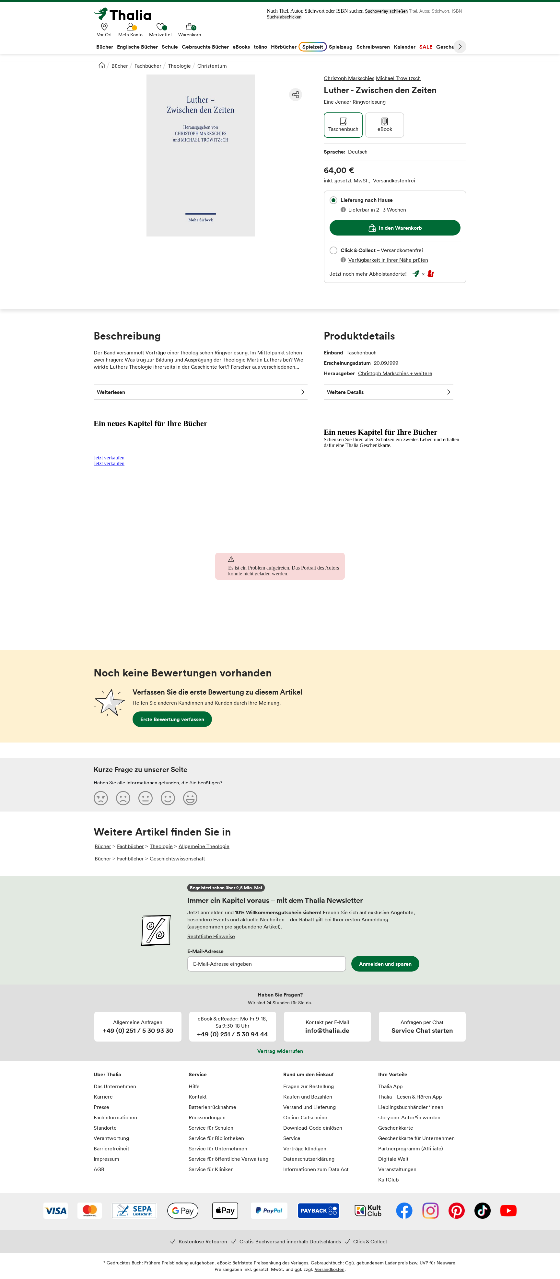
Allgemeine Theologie (204, 846)
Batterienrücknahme (212, 1107)
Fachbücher (147, 66)
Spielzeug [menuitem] (341, 46)
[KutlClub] (368, 1211)
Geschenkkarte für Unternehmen (416, 1138)
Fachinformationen (115, 1117)
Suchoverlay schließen (386, 11)
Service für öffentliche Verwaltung (228, 1159)
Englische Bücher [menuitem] (137, 46)
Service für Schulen (211, 1127)
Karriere (103, 1096)
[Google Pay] (183, 1211)
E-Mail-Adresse (205, 951)
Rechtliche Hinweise (211, 936)
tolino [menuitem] (260, 46)
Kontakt (198, 1096)
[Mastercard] (89, 1211)
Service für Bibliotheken (216, 1138)
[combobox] (333, 200)
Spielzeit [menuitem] (312, 46)
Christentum (212, 66)
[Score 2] (123, 798)
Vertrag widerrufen (280, 1050)
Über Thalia (107, 1074)
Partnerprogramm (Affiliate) (410, 1148)
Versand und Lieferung (309, 1107)
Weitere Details (345, 392)
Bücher (119, 66)
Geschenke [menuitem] (449, 46)
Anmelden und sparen (385, 963)
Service (198, 1074)
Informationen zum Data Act (316, 1169)
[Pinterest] (457, 1211)
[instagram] (430, 1211)
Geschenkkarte (395, 1127)
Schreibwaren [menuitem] (373, 46)
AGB (99, 1169)
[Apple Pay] (225, 1211)
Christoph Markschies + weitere (395, 373)
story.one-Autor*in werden (409, 1117)
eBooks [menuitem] (241, 46)
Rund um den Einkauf (308, 1074)
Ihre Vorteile (392, 1074)
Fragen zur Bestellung (308, 1086)
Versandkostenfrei (394, 180)
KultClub (388, 1179)
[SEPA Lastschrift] (134, 1211)
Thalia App (390, 1086)
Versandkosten (329, 1269)
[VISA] (55, 1211)
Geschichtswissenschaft (177, 858)
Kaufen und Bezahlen (307, 1096)
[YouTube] (508, 1211)
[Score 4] (168, 798)
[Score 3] (145, 798)
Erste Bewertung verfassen (172, 719)
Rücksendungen (207, 1117)
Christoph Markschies (349, 78)
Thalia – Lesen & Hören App (410, 1096)
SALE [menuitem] (425, 46)
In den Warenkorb (400, 227)
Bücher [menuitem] (104, 46)
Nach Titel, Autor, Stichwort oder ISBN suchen (315, 11)
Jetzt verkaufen (109, 457)
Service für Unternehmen (218, 1148)
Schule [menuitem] (170, 46)
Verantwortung (111, 1138)
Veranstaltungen (397, 1169)
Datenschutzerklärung (308, 1159)
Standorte (105, 1127)
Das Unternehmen (115, 1086)
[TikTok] (482, 1211)
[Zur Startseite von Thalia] (126, 13)
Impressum (106, 1159)
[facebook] (404, 1211)
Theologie (179, 66)
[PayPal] (269, 1211)
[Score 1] (101, 798)
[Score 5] (190, 798)
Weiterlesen (111, 392)
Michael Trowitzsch (398, 78)
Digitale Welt (393, 1159)
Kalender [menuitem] (404, 46)
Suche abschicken (284, 17)
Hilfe (194, 1086)
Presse (101, 1107)
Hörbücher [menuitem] (284, 46)
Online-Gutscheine (305, 1117)
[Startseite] (102, 65)
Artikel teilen (295, 94)
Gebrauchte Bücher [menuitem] (205, 46)
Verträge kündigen (304, 1148)
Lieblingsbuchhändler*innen (410, 1107)
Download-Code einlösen (312, 1127)
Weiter (459, 46)
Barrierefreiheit (111, 1148)
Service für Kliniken (211, 1169)
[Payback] (318, 1211)
